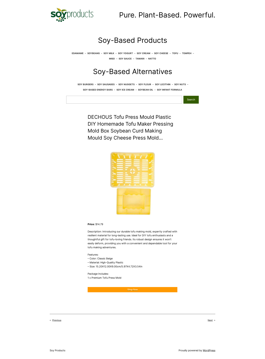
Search (191, 99)
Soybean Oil (145, 89)
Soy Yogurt (125, 53)
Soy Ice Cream (125, 89)
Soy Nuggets (126, 84)
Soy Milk (109, 53)
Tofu (175, 53)
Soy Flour (144, 84)
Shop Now (132, 289)
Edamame (78, 53)
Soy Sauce (125, 58)
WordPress (209, 350)
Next (210, 320)
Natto (152, 58)
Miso (112, 58)
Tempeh (186, 53)
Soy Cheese (161, 53)
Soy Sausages (106, 84)
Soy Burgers (85, 84)
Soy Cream (143, 53)
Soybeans (93, 53)
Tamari (140, 58)
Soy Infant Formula (169, 89)
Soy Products (57, 350)
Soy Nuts (180, 84)
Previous (56, 320)
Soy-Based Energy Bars (98, 89)
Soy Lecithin (162, 84)
